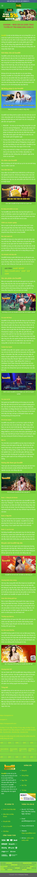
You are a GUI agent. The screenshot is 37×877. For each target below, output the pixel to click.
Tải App (24, 790)
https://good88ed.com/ (29, 833)
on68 (1, 742)
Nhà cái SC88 (26, 730)
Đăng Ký (24, 770)
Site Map (6, 831)
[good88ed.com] (18, 6)
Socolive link (7, 732)
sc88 (1, 757)
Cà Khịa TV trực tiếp (6, 727)
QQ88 (23, 271)
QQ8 (28, 271)
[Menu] (2, 5)
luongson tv (3, 719)
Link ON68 (9, 863)
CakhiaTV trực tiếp (8, 730)
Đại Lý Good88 (7, 826)
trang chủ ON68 (27, 863)
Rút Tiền (24, 785)
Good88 (3, 35)
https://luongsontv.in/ (6, 715)
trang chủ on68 (4, 736)
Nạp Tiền (24, 780)
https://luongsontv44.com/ (8, 723)
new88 (15, 268)
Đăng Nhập (25, 775)
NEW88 (21, 268)
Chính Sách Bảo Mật (9, 809)
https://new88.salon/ (12, 271)
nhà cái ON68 (3, 866)
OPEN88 (17, 868)
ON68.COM (14, 865)
